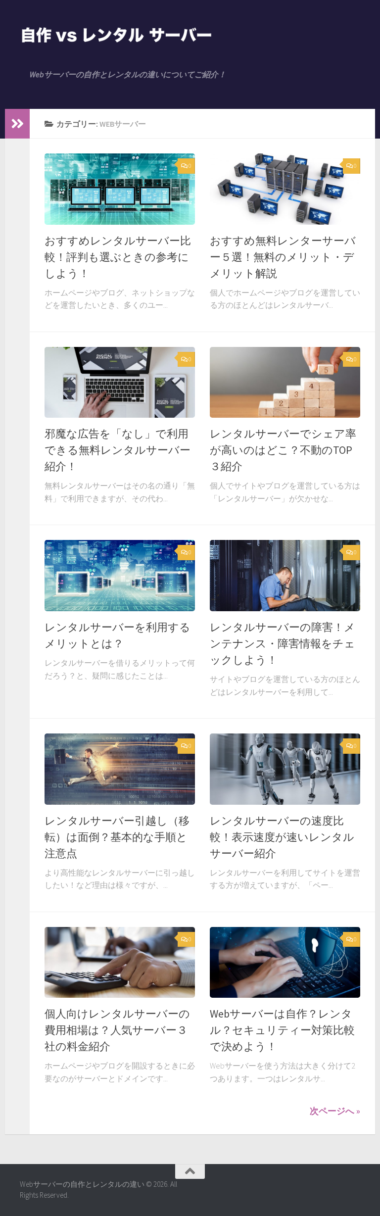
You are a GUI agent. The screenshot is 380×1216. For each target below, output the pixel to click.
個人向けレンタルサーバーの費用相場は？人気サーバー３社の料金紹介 (117, 1030)
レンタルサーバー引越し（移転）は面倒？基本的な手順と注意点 (117, 837)
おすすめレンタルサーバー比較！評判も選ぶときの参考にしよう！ (118, 257)
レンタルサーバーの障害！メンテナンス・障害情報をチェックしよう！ (282, 643)
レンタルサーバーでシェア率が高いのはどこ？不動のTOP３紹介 (283, 450)
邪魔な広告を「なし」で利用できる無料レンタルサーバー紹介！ (117, 450)
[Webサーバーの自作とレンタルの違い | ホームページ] (116, 34)
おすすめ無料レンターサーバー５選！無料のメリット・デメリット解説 (283, 257)
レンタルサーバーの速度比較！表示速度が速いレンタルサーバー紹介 (282, 837)
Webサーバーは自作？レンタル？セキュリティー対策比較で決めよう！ (282, 1030)
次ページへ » (335, 1111)
